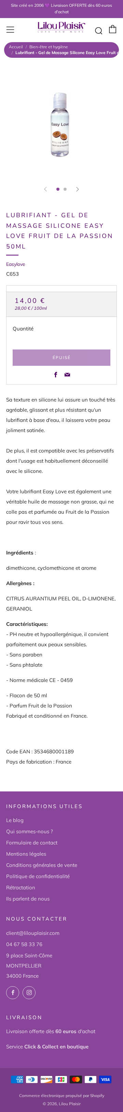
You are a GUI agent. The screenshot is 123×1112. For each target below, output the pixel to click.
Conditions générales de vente (41, 865)
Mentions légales (26, 854)
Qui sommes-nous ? (29, 831)
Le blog (15, 820)
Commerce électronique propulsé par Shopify (61, 1095)
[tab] (57, 189)
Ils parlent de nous (28, 898)
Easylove (15, 264)
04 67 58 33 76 (24, 944)
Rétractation (20, 887)
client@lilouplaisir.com (32, 933)
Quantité (23, 328)
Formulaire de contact (31, 842)
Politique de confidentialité (38, 876)
